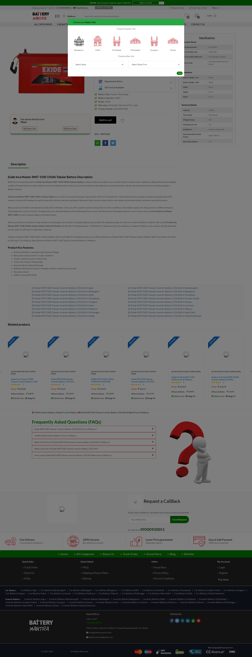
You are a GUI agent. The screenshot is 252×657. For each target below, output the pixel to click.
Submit (126, 42)
